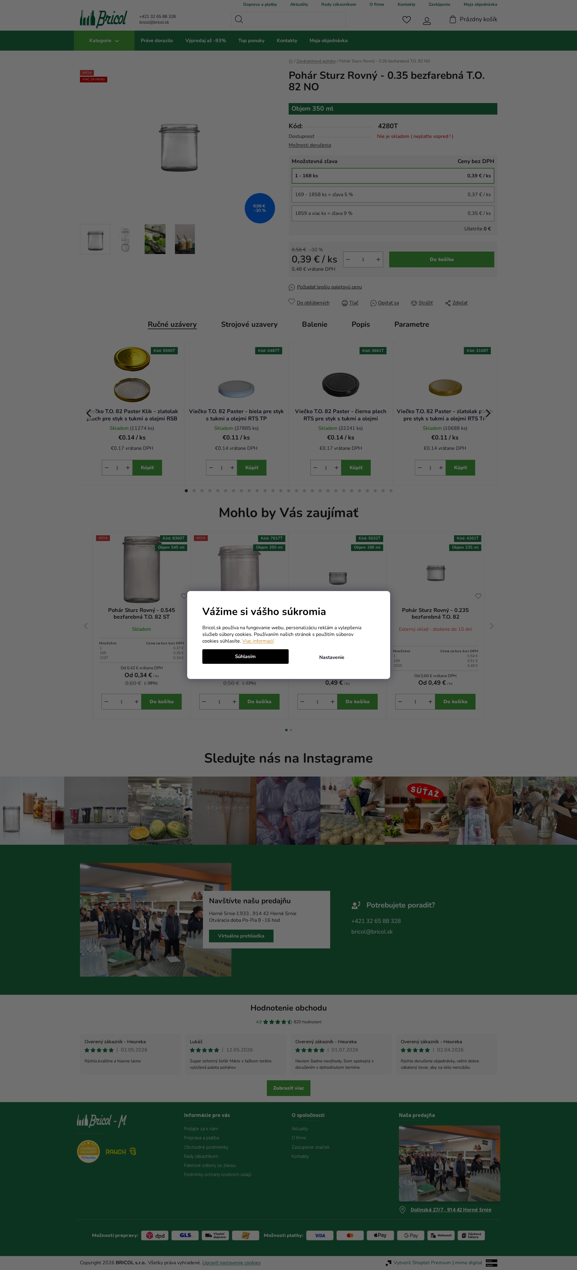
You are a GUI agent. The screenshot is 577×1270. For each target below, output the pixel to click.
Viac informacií (258, 641)
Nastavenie (331, 657)
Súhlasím (245, 656)
